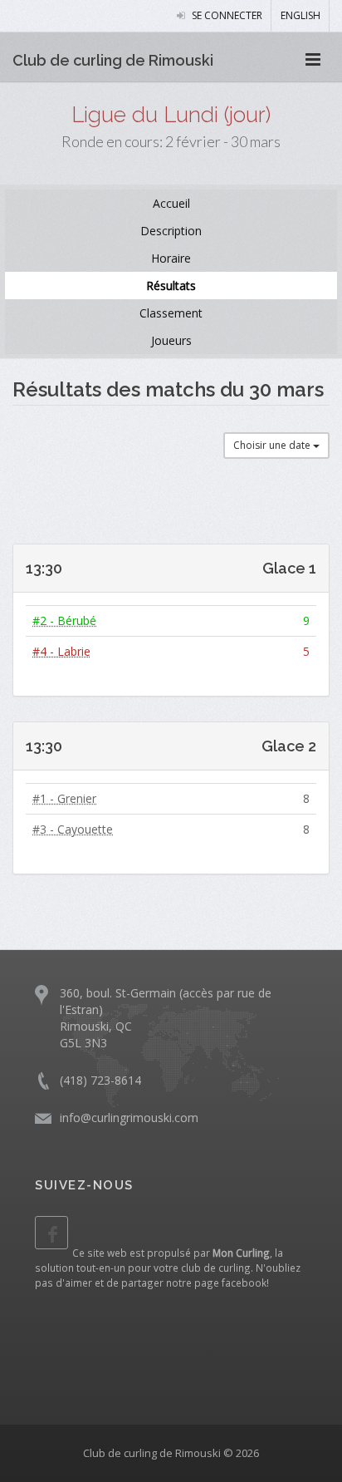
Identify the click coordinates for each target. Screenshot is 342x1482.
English (300, 15)
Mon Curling (241, 1252)
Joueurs (171, 340)
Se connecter (225, 15)
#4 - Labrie (61, 651)
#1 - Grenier (64, 798)
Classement (171, 313)
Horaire (171, 258)
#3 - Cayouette (72, 829)
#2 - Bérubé (64, 620)
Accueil (171, 203)
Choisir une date (273, 445)
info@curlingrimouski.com (129, 1117)
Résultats (171, 285)
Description (171, 231)
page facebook (230, 1282)
